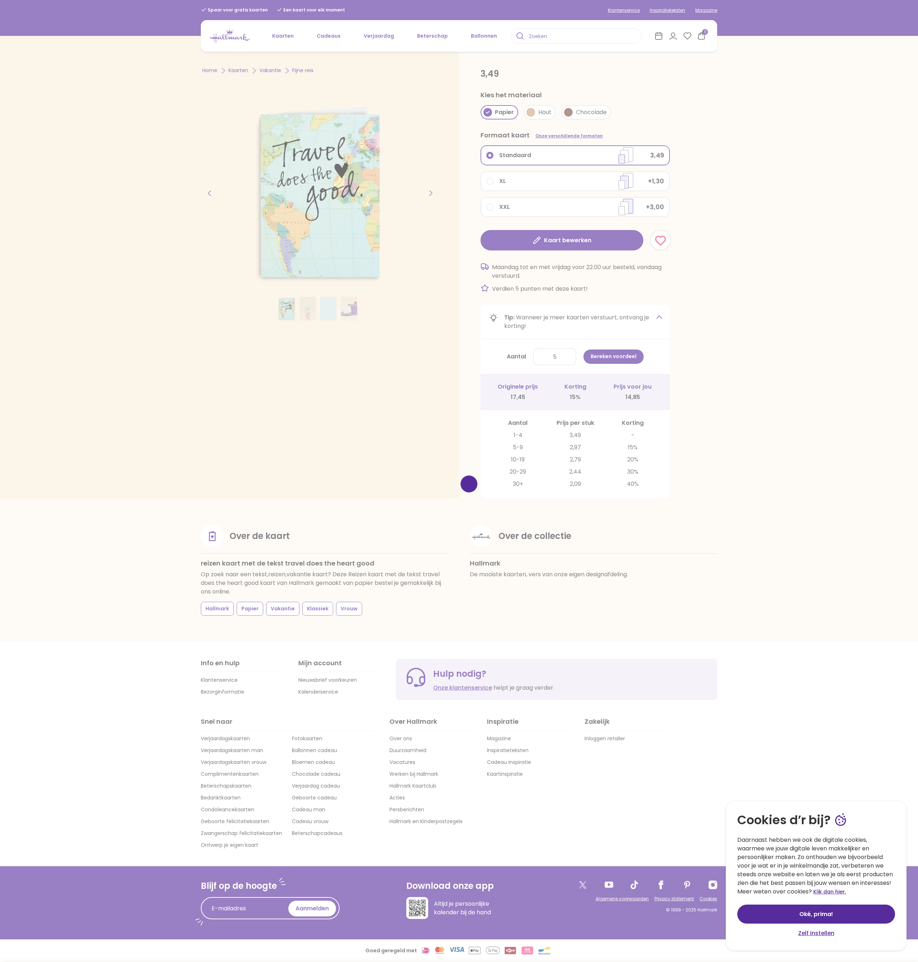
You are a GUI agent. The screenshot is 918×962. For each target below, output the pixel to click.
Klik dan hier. (829, 891)
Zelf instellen (816, 933)
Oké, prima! (816, 914)
